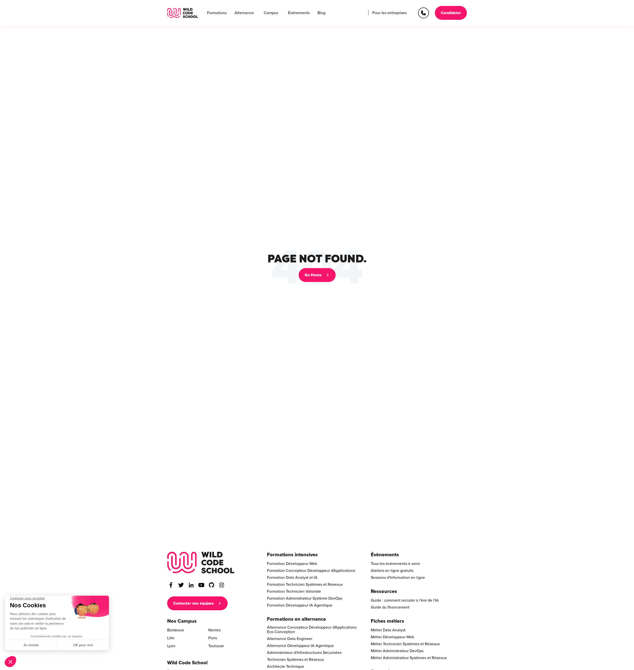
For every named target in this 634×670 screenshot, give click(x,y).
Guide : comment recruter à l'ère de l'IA (405, 600)
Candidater (451, 12)
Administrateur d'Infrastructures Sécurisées (304, 652)
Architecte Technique (285, 666)
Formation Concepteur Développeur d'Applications (311, 570)
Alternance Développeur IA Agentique (300, 645)
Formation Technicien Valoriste (294, 591)
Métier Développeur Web (392, 637)
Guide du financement (390, 607)
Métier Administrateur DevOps (397, 651)
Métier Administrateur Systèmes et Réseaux (409, 658)
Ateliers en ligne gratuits (392, 570)
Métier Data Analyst (388, 630)
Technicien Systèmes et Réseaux (295, 659)
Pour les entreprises (389, 12)
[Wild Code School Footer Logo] (201, 562)
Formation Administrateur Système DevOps (304, 598)
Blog (321, 12)
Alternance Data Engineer (289, 639)
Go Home (313, 275)
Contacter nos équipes (193, 603)
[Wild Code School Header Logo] (182, 13)
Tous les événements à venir (395, 563)
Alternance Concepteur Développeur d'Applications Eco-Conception (312, 629)
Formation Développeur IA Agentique (299, 605)
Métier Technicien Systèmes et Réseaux (405, 644)
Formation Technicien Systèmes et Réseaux (305, 584)
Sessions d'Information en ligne (398, 577)
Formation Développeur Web (292, 563)
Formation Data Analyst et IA (292, 577)
